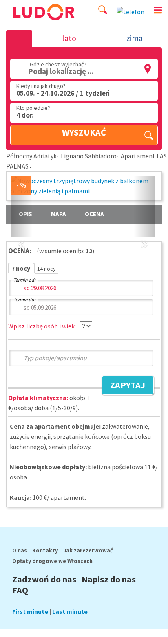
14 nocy (46, 268)
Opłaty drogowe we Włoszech (52, 561)
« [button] (22, 233)
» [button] (144, 233)
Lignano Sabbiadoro (89, 156)
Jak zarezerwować (88, 550)
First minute (30, 611)
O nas (19, 550)
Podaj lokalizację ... (61, 71)
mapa (58, 214)
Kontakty (45, 550)
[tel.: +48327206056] (130, 12)
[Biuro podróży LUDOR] (43, 24)
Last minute (70, 611)
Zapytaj (123, 386)
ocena (94, 214)
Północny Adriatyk (31, 156)
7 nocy (21, 268)
